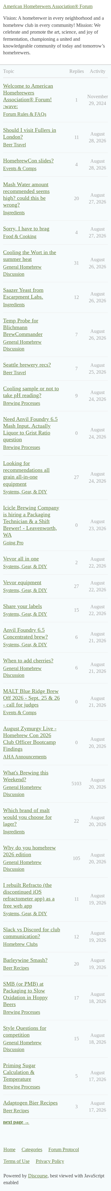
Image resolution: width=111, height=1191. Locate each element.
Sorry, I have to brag (26, 228)
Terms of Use (16, 1161)
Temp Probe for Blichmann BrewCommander (23, 327)
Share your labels (22, 606)
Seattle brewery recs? (27, 365)
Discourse (37, 1175)
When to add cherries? (28, 660)
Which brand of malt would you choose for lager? (27, 817)
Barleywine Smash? (25, 960)
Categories (32, 1149)
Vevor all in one (21, 559)
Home (9, 1149)
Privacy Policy (50, 1161)
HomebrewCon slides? (28, 160)
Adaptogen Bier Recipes (30, 1103)
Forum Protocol (63, 1149)
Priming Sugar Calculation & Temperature (19, 1072)
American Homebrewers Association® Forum (47, 6)
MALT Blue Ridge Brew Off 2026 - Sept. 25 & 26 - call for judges (31, 698)
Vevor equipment (22, 582)
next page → (16, 1122)
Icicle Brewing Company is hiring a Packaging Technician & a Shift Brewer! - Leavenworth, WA (31, 521)
